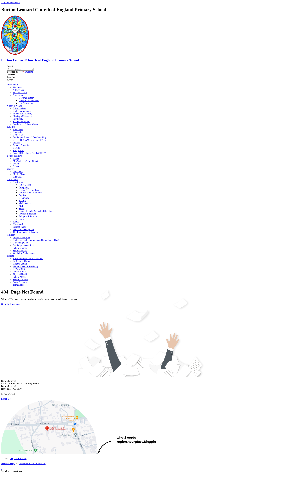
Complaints (18, 132)
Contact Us (18, 134)
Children (11, 235)
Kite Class (17, 177)
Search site (6, 471)
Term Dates (18, 285)
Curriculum (12, 179)
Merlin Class (19, 174)
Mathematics (24, 203)
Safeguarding (19, 150)
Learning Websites (21, 237)
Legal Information (18, 458)
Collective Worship (22, 111)
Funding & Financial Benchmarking (29, 137)
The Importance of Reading (25, 232)
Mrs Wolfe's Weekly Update (26, 161)
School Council (20, 248)
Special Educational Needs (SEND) (29, 153)
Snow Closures (20, 282)
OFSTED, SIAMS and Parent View (29, 140)
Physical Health (20, 274)
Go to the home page (10, 304)
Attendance (18, 129)
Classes (10, 169)
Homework (18, 224)
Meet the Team (20, 92)
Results (16, 148)
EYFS (16, 221)
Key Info (11, 127)
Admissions (18, 90)
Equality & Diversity (22, 113)
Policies (16, 142)
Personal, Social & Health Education (36, 211)
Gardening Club (20, 242)
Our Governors (26, 103)
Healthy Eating (20, 263)
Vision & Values (14, 105)
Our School (12, 84)
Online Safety (19, 271)
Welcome (17, 87)
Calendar (17, 166)
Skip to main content (10, 2)
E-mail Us (6, 399)
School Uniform (20, 279)
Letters (16, 163)
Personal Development (23, 229)
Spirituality (18, 119)
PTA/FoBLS (19, 269)
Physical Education (27, 213)
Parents (10, 256)
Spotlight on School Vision (25, 124)
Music (21, 208)
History (22, 200)
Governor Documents (29, 100)
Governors (18, 95)
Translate (29, 72)
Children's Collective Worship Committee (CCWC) (36, 240)
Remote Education (21, 145)
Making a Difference (22, 116)
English (22, 195)
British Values (19, 108)
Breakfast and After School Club (28, 258)
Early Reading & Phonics (30, 192)
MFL (21, 206)
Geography (24, 198)
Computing (24, 187)
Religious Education (28, 216)
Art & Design (25, 184)
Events (16, 158)
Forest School (19, 227)
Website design (8, 463)
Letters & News (14, 156)
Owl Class (18, 171)
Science (22, 219)
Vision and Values (21, 121)
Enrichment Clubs (21, 261)
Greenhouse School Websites (32, 463)
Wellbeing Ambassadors (24, 253)
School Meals (19, 277)
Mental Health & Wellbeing (25, 266)
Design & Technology (29, 190)
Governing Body (26, 98)
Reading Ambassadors (23, 245)
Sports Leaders (20, 250)
